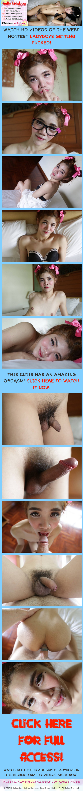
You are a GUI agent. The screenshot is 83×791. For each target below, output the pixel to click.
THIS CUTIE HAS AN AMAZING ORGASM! (41, 381)
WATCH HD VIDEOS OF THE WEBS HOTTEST (41, 36)
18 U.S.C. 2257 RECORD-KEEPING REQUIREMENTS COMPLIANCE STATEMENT (41, 782)
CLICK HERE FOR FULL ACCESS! (41, 741)
